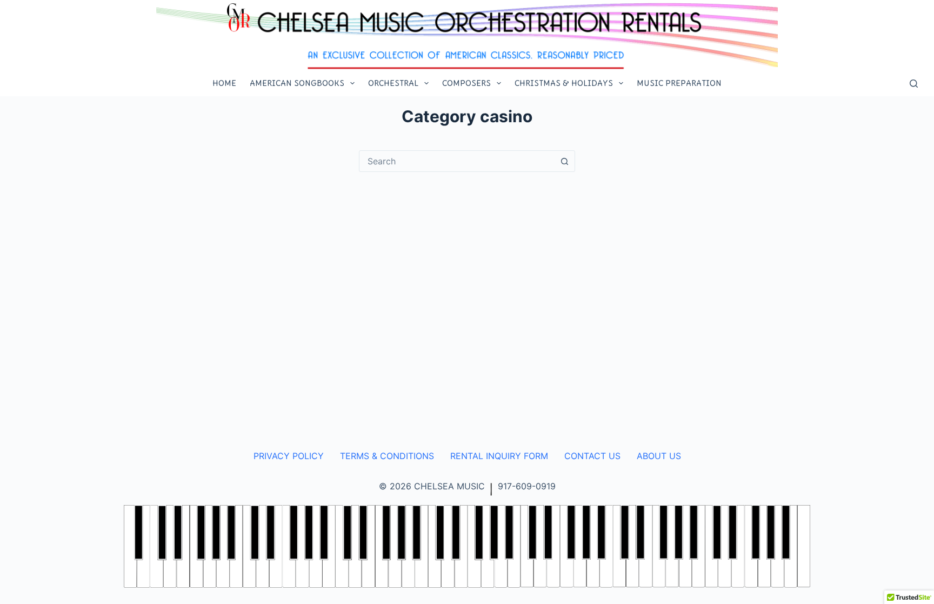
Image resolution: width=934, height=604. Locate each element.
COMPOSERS (466, 83)
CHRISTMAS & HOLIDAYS (564, 83)
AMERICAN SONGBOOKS (297, 83)
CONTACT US (592, 455)
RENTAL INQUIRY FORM (499, 455)
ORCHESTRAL (393, 83)
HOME (224, 83)
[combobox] (456, 161)
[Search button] (564, 161)
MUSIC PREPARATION (679, 83)
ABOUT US (659, 455)
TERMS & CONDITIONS (387, 455)
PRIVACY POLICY (288, 455)
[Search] (914, 83)
